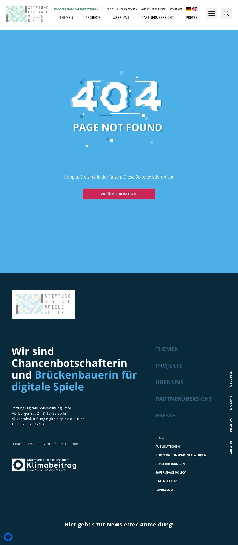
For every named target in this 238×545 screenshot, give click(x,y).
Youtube (231, 425)
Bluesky (231, 447)
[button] (8, 537)
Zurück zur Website (119, 194)
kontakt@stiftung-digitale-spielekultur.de (51, 418)
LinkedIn (231, 403)
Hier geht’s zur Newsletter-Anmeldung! (119, 524)
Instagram (231, 378)
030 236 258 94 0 (29, 424)
